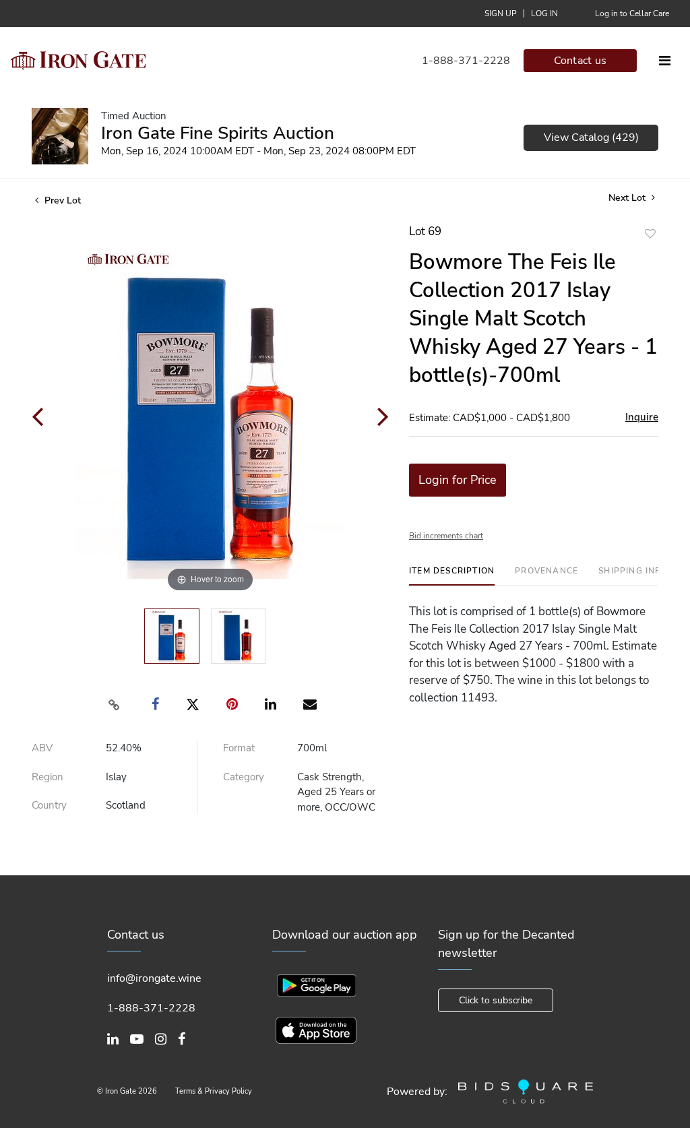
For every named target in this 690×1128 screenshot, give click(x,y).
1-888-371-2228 (466, 60)
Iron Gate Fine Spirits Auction (217, 133)
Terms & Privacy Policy (213, 1091)
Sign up (500, 13)
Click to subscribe (495, 1000)
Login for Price (457, 480)
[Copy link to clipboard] (114, 705)
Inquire (641, 417)
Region (47, 777)
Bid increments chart (446, 535)
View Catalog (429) (591, 137)
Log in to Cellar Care (632, 13)
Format (239, 748)
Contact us (580, 60)
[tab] (452, 576)
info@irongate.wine (154, 978)
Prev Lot (61, 200)
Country (49, 805)
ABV (42, 748)
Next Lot (628, 197)
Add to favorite (650, 233)
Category (243, 777)
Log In (544, 13)
